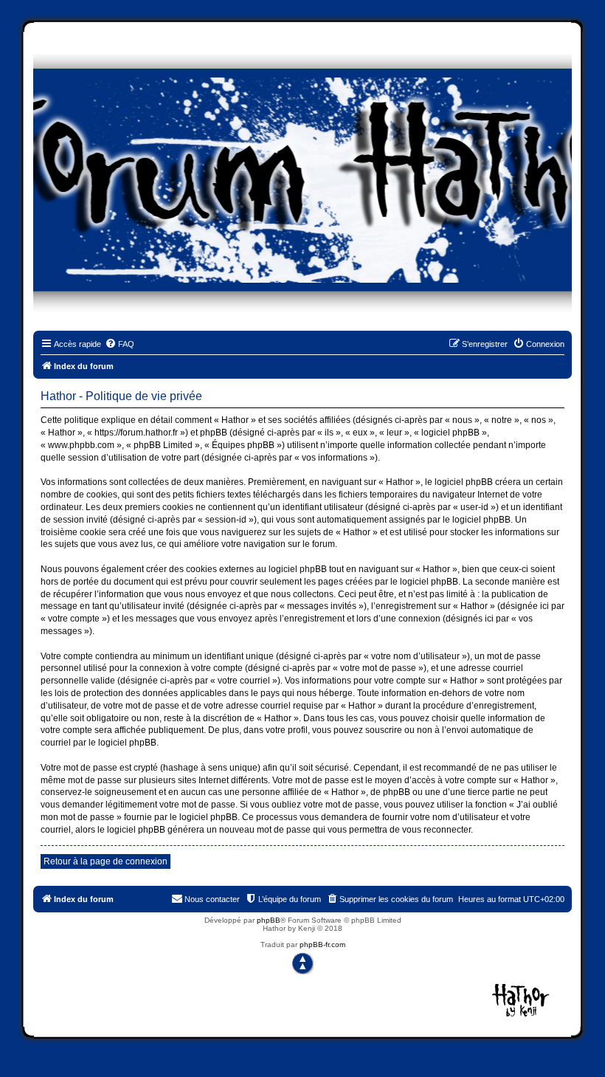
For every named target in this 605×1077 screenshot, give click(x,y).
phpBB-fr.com (322, 944)
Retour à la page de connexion (105, 861)
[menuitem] (119, 344)
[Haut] (302, 963)
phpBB (268, 920)
